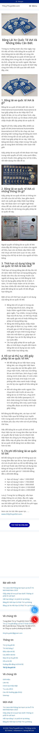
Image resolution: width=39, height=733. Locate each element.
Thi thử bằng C (8, 648)
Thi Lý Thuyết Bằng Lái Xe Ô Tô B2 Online (18, 623)
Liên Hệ (6, 683)
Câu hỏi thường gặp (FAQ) (12, 692)
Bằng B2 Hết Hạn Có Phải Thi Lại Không (17, 602)
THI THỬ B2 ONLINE (19, 525)
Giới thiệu (6, 679)
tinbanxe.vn (18, 730)
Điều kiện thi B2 (9, 651)
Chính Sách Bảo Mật (10, 686)
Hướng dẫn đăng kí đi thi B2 (13, 664)
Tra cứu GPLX (8, 689)
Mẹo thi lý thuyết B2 (10, 658)
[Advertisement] (19, 554)
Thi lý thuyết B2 (9, 645)
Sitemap (6, 695)
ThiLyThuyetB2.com (11, 6)
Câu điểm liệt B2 (9, 655)
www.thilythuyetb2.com (11, 514)
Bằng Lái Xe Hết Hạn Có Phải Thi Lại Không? (19, 605)
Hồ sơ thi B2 (7, 661)
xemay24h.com (28, 730)
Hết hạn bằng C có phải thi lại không (16, 599)
